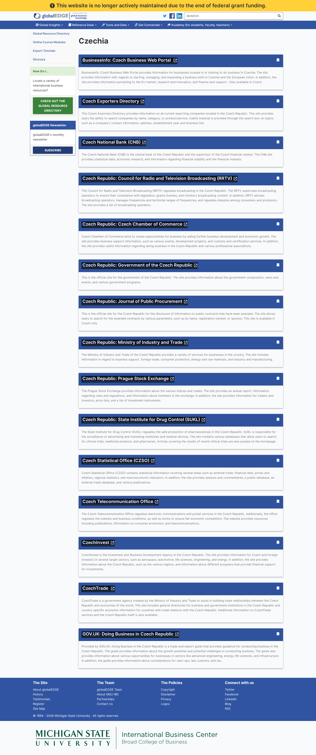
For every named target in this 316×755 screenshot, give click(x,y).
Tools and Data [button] (116, 25)
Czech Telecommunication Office (120, 501)
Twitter (230, 689)
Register (38, 704)
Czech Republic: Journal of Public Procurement (135, 301)
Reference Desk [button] (83, 25)
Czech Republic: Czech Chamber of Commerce (135, 224)
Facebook (232, 694)
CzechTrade (98, 588)
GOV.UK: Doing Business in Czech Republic (130, 634)
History (38, 694)
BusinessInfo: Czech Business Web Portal (129, 60)
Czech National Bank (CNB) (114, 142)
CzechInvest (98, 542)
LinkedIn (230, 699)
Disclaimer (168, 694)
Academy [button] (200, 25)
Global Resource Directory (51, 33)
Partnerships (105, 699)
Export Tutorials (44, 51)
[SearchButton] (279, 16)
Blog (228, 704)
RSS (227, 708)
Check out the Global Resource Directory (52, 105)
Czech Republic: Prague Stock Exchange (128, 378)
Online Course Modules (49, 42)
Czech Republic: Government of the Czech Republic (140, 265)
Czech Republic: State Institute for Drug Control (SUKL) (144, 419)
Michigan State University (73, 715)
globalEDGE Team (109, 689)
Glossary (39, 59)
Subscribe (53, 150)
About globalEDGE (46, 689)
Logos (165, 704)
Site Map (39, 708)
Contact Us (105, 704)
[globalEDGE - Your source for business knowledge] (60, 15)
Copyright (168, 689)
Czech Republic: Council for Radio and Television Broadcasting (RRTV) (160, 178)
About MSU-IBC (108, 694)
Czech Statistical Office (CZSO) (118, 460)
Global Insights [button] (50, 25)
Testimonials (41, 699)
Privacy (166, 699)
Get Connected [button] (149, 25)
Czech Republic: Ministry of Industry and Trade (135, 342)
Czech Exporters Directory (113, 101)
